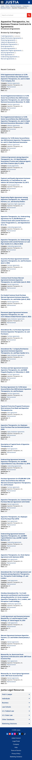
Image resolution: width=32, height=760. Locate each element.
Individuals (6, 698)
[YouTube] (10, 734)
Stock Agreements (7, 55)
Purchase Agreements (8, 48)
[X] (22, 734)
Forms (7, 6)
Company (16, 744)
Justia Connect (16, 738)
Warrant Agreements (7, 59)
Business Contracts (16, 6)
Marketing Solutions (9, 724)
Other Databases (8, 719)
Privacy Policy (16, 753)
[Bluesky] (20, 734)
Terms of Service (16, 750)
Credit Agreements (7, 36)
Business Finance (5, 8)
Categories (26, 6)
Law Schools (6, 707)
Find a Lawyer (7, 694)
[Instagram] (15, 734)
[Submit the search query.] (29, 15)
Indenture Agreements (8, 42)
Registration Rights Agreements (11, 50)
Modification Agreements (9, 44)
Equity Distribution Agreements (11, 38)
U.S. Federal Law (8, 711)
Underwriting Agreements (9, 57)
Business (5, 703)
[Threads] (17, 734)
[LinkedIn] (7, 734)
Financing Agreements (8, 40)
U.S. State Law (7, 715)
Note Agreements (6, 46)
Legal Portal (16, 741)
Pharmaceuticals (11, 87)
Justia (2, 6)
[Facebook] (12, 734)
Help (16, 747)
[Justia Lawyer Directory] (25, 734)
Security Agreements (7, 52)
